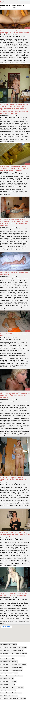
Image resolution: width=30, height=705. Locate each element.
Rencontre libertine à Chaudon (8, 681)
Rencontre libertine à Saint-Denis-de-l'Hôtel (11, 687)
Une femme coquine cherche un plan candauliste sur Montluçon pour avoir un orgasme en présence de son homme (15, 534)
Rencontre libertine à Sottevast (8, 644)
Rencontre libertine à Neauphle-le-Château (11, 667)
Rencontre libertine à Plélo (7, 659)
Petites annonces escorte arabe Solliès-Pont (12, 650)
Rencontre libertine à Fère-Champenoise (11, 693)
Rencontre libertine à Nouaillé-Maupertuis (11, 670)
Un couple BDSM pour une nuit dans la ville (14, 335)
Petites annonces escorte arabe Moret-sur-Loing (13, 698)
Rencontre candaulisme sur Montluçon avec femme (14, 273)
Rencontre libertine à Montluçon (8, 661)
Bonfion (2, 2)
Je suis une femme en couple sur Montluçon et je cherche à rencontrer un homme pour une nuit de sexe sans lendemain (15, 394)
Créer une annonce (24, 2)
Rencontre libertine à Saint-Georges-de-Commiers (13, 653)
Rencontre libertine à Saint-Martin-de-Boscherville (13, 664)
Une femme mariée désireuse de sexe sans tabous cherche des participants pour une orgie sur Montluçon (14, 168)
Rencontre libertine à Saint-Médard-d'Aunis (11, 676)
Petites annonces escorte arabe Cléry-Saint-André (13, 647)
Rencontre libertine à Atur (7, 678)
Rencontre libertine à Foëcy (7, 684)
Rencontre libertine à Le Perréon (8, 695)
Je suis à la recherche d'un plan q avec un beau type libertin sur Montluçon (14, 594)
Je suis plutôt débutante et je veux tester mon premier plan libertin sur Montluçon (13, 479)
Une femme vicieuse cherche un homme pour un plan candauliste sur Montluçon (14, 32)
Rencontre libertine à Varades (8, 690)
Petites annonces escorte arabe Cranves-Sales (12, 656)
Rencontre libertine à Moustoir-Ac (9, 673)
